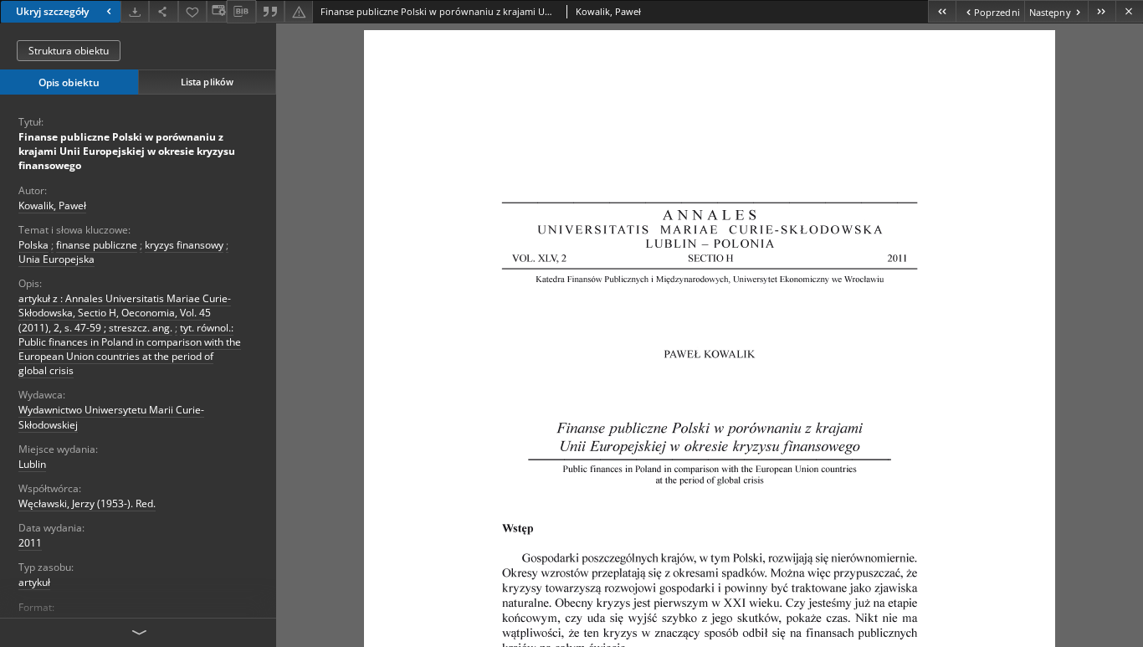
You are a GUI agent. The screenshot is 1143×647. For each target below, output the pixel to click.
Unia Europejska (56, 259)
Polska (33, 245)
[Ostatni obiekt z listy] (1101, 11)
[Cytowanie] (270, 11)
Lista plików (207, 81)
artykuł (34, 582)
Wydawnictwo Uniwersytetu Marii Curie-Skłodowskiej (111, 417)
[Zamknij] (1129, 11)
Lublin (32, 464)
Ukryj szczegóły (52, 11)
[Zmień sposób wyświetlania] (217, 11)
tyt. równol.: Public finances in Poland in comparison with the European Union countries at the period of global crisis (129, 349)
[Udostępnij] (163, 11)
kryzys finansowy (184, 245)
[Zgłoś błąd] (298, 11)
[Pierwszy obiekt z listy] (942, 11)
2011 (30, 543)
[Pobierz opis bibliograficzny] (241, 11)
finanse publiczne (96, 245)
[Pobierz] (134, 11)
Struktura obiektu (68, 51)
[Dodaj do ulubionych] (192, 11)
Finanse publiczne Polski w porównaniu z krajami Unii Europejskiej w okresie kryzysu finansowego (126, 151)
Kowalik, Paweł (52, 205)
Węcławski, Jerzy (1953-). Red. (87, 503)
